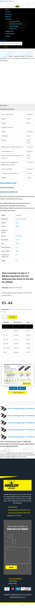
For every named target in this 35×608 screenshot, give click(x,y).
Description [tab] (3, 105)
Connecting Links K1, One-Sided (13, 453)
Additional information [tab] (7, 109)
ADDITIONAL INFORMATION (8, 192)
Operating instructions (15, 24)
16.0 (17, 251)
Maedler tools (9, 31)
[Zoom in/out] (3, 604)
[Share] (19, 604)
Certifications (13, 29)
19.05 (17, 243)
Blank (17, 226)
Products (8, 11)
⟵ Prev (13, 388)
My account (8, 14)
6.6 (17, 247)
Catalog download (14, 21)
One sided (19, 236)
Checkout (8, 36)
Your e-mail (9, 542)
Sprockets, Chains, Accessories (13, 49)
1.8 (16, 255)
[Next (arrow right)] (11, 607)
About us (7, 16)
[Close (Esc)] (27, 604)
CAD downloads (13, 26)
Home (7, 9)
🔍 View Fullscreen (17, 392)
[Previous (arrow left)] (3, 607)
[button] (19, 19)
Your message (10, 546)
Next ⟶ (22, 388)
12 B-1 (17, 239)
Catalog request (10, 33)
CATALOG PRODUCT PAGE (8, 183)
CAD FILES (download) (7, 187)
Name (7, 536)
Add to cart (12, 317)
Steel (17, 222)
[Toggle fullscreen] (11, 604)
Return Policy (13, 583)
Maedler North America (7, 1)
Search (6, 47)
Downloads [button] (8, 19)
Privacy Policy (13, 581)
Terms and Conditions (15, 578)
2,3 (17, 260)
